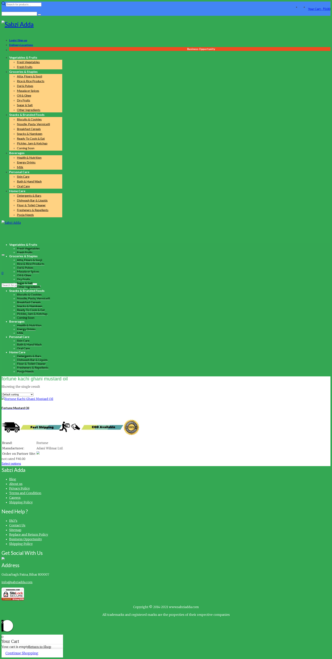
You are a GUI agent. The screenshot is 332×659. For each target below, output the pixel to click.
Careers (15, 498)
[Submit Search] (39, 14)
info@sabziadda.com (17, 582)
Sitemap (15, 530)
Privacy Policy (19, 488)
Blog (12, 479)
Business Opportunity (25, 539)
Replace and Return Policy (28, 534)
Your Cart (319, 9)
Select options (11, 463)
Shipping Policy (21, 502)
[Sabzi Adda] (166, 24)
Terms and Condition (25, 493)
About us (15, 484)
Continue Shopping (21, 653)
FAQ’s (13, 521)
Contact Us (17, 525)
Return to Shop (39, 647)
